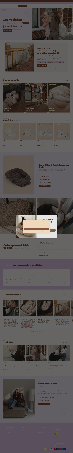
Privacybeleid (46, 220)
